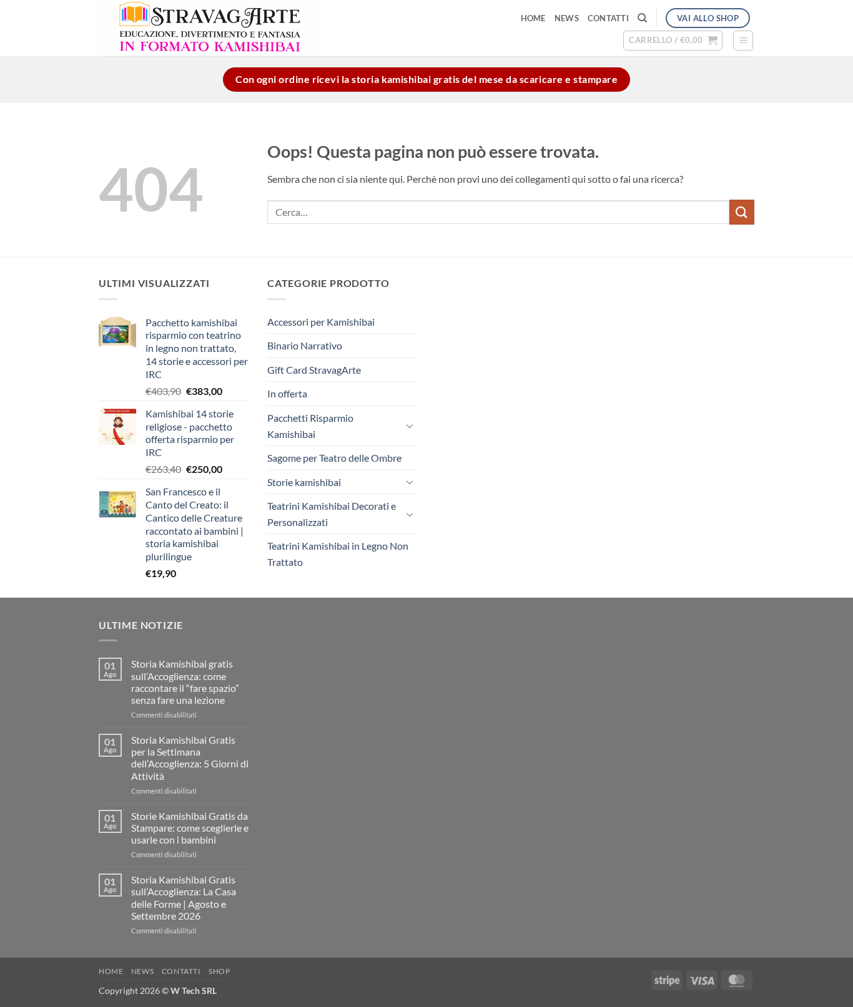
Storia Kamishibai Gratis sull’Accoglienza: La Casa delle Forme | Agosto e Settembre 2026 (183, 897)
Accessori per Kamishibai (321, 322)
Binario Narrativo (304, 345)
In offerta (287, 393)
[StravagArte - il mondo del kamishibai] (271, 28)
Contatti (608, 18)
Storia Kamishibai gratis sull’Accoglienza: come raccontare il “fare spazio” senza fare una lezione (185, 682)
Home (533, 18)
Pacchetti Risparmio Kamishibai (310, 426)
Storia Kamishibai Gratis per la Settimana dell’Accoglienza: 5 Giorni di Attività (190, 758)
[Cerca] (642, 18)
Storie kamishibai (304, 482)
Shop (219, 971)
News (567, 18)
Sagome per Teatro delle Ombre (334, 458)
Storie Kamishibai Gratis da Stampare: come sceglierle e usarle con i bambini (190, 827)
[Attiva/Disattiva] (409, 425)
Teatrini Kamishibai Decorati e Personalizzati (331, 514)
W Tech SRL (193, 990)
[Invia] (741, 212)
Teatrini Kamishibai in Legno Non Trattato (337, 554)
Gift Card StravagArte (314, 370)
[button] (672, 41)
